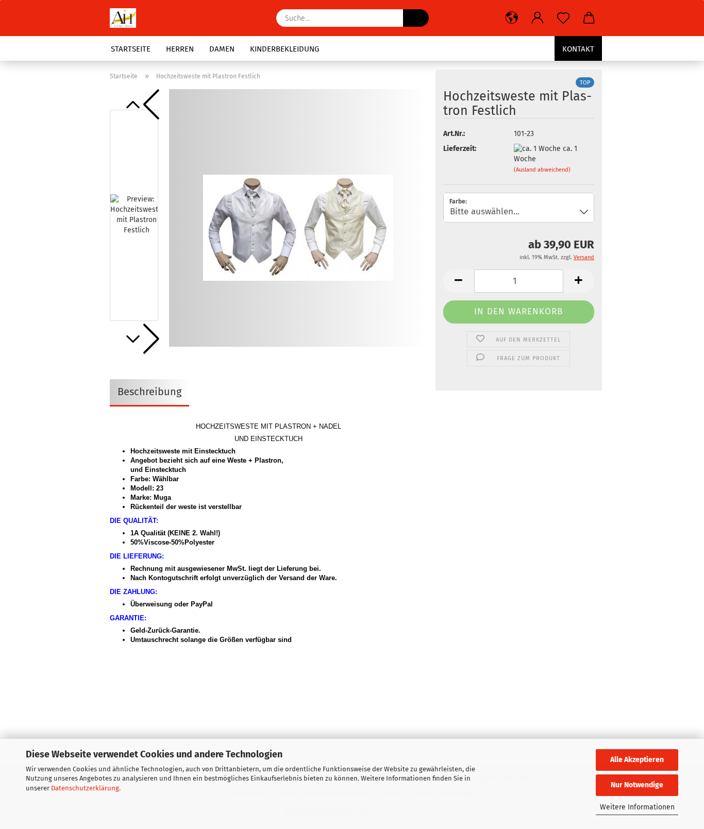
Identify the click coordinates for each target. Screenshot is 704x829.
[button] (512, 18)
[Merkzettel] (563, 18)
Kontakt (578, 49)
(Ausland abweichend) (542, 169)
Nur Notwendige (637, 785)
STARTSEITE (130, 49)
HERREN (180, 49)
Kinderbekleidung (284, 49)
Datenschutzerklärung (85, 788)
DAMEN (221, 49)
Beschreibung (149, 391)
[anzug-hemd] (127, 18)
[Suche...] (416, 18)
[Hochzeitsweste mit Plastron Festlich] (298, 217)
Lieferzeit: (459, 148)
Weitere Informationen (637, 807)
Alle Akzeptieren (637, 759)
